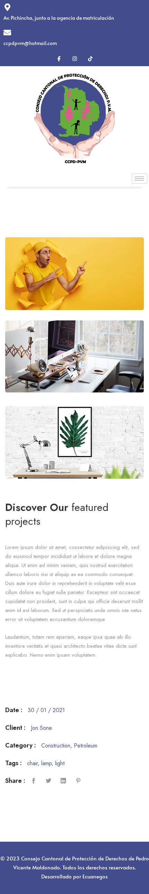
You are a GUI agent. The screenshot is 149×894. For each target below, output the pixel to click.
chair (32, 763)
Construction (55, 746)
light (59, 763)
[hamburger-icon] (139, 179)
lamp (46, 763)
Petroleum (85, 746)
